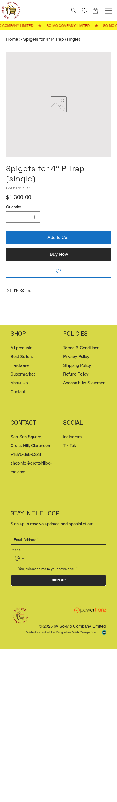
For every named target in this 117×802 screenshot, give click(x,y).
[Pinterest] (22, 290)
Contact (18, 391)
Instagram (72, 436)
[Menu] (108, 10)
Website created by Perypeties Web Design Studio (63, 632)
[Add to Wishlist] (58, 271)
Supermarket (23, 374)
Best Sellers (22, 356)
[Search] (73, 10)
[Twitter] (29, 290)
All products (21, 347)
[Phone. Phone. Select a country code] (19, 558)
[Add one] (34, 217)
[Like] (84, 10)
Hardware (20, 365)
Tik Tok (69, 445)
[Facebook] (15, 290)
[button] (95, 11)
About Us (19, 382)
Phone (16, 550)
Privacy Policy (76, 356)
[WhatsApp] (9, 290)
